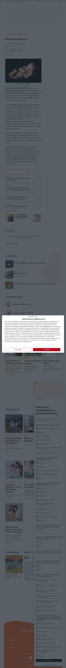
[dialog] (33, 334)
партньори (18, 321)
